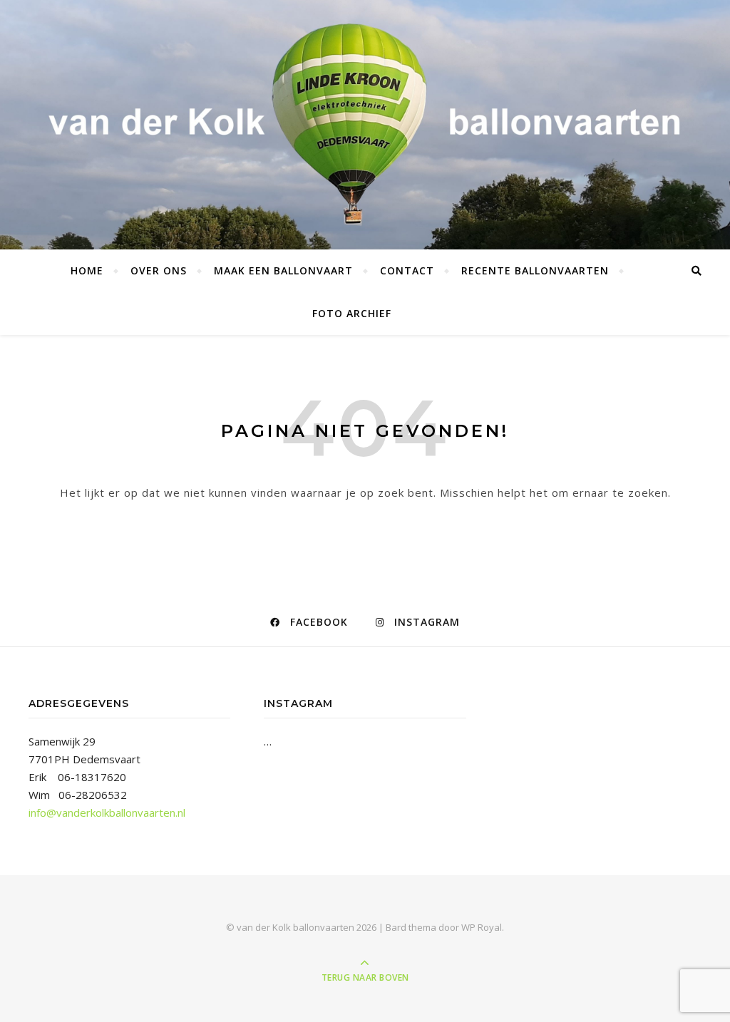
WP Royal (481, 927)
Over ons (158, 270)
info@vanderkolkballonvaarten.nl (107, 812)
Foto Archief (351, 313)
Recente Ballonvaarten (535, 270)
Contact (407, 270)
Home (87, 270)
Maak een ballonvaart (283, 270)
